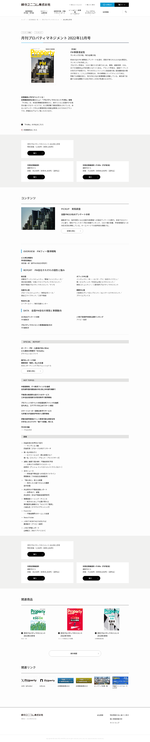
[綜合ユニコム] (36, 4)
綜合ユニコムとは (76, 5)
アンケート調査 (26, 32)
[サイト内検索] (126, 11)
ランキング (38, 32)
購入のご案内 (91, 5)
